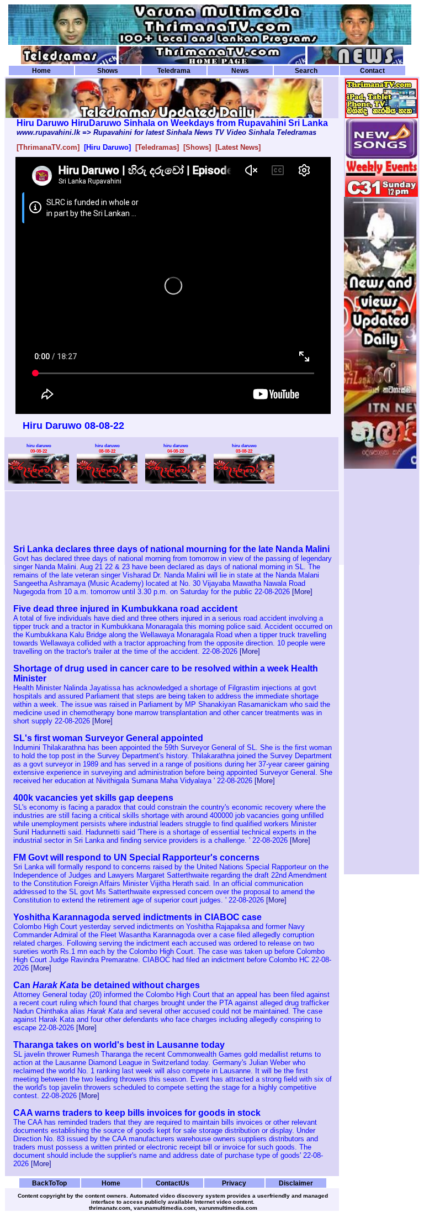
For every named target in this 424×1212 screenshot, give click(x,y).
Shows (107, 71)
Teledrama (173, 71)
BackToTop (49, 1183)
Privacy (234, 1183)
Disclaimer (296, 1183)
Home (41, 71)
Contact (372, 71)
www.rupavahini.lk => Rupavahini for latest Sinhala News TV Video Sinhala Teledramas (166, 132)
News (240, 71)
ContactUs (172, 1183)
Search (306, 71)
